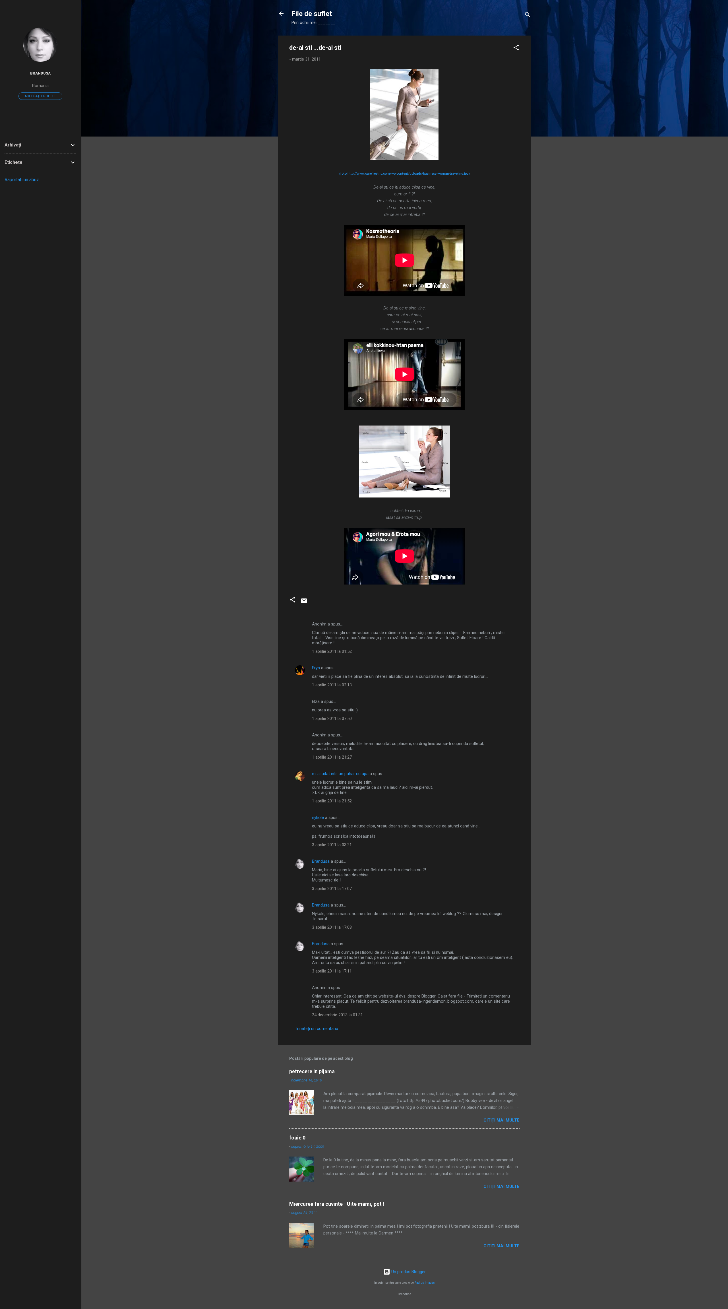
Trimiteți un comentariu (316, 1028)
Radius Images (425, 1283)
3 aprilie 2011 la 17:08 (332, 927)
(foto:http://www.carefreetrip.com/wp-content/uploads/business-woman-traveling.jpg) (404, 174)
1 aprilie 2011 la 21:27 (332, 757)
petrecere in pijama (312, 1071)
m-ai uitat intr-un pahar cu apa (340, 773)
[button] (516, 48)
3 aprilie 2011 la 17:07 (332, 888)
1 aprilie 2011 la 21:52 (332, 801)
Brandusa (321, 861)
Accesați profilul (40, 96)
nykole (318, 817)
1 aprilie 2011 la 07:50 (332, 718)
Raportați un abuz (22, 179)
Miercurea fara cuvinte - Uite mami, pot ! (336, 1204)
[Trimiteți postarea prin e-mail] (304, 602)
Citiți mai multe (501, 1120)
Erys (316, 667)
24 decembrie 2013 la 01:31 (337, 1014)
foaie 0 (297, 1138)
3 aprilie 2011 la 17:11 (332, 971)
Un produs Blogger (408, 1271)
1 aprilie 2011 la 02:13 (332, 684)
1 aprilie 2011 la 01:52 (332, 651)
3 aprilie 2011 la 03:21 (332, 844)
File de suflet (311, 14)
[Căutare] (527, 15)
